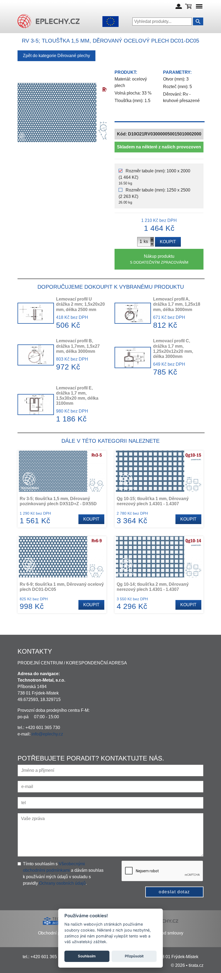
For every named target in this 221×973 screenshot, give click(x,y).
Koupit (168, 241)
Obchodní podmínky (57, 933)
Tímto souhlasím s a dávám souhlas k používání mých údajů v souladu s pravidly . (63, 873)
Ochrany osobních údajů (62, 883)
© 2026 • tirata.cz (187, 965)
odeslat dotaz (174, 892)
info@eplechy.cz (47, 734)
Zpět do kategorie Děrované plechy (56, 55)
